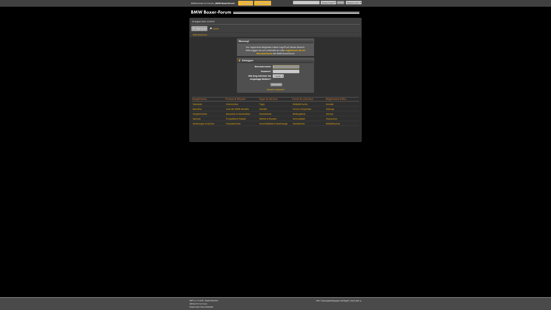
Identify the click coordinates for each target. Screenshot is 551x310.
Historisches (232, 104)
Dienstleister (265, 113)
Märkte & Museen (268, 118)
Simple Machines (211, 301)
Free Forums (202, 304)
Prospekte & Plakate (236, 118)
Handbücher (299, 123)
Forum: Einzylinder (302, 108)
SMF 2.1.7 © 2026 (196, 301)
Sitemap (330, 108)
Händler (263, 108)
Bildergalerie (299, 113)
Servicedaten (299, 118)
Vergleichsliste (200, 113)
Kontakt (330, 104)
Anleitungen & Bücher (203, 123)
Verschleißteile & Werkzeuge (273, 123)
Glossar (329, 113)
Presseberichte (233, 123)
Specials (197, 118)
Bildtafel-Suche (300, 104)
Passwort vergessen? (276, 89)
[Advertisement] (243, 131)
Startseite (197, 104)
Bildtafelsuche (333, 123)
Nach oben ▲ (356, 301)
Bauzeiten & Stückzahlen (238, 113)
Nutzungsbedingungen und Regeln (335, 301)
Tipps (262, 104)
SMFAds (192, 304)
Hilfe (318, 301)
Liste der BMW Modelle (237, 108)
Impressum (331, 118)
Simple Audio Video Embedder (201, 307)
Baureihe (197, 108)
